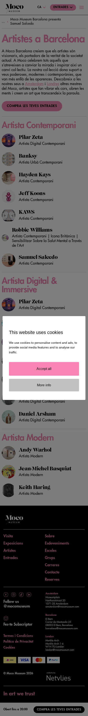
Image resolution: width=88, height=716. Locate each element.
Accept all (44, 369)
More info (44, 385)
